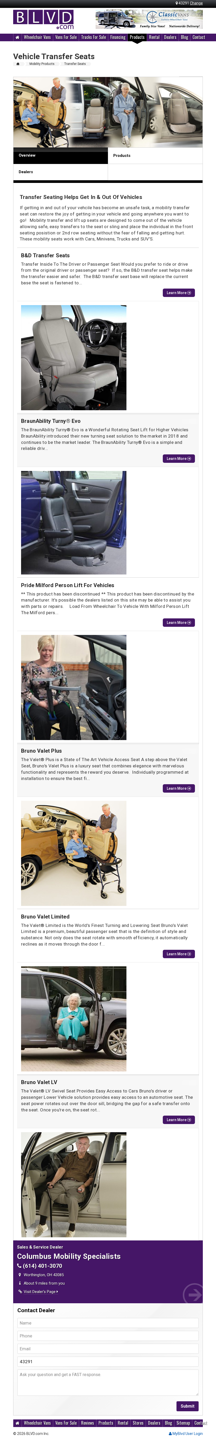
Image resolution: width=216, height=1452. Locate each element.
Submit (187, 1406)
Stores (138, 1423)
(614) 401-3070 (42, 1266)
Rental (154, 37)
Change (196, 3)
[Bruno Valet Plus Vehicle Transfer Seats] (108, 853)
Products (137, 37)
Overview (27, 155)
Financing (117, 37)
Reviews (87, 1423)
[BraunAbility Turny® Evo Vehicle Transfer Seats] (108, 522)
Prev (102, 19)
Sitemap (183, 1423)
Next (196, 19)
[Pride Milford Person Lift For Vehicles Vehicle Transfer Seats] (108, 687)
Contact (199, 37)
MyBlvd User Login (187, 1434)
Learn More (177, 293)
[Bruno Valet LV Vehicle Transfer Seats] (108, 1184)
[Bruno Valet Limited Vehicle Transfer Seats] (108, 1018)
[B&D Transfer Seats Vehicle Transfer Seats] (108, 357)
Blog (184, 37)
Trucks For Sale (93, 37)
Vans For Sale (66, 37)
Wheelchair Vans (37, 37)
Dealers (170, 37)
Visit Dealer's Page (40, 1291)
